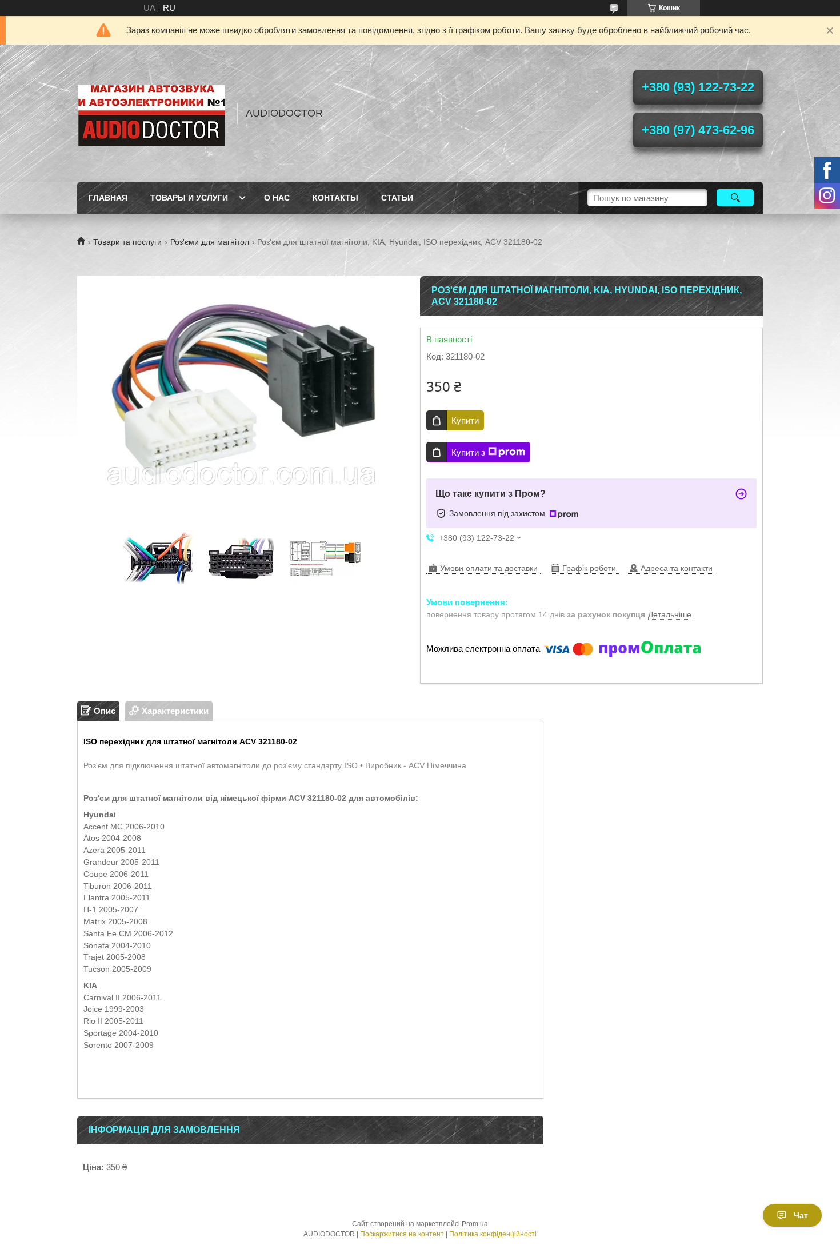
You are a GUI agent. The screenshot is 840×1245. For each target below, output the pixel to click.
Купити (465, 420)
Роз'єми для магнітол (209, 241)
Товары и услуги (189, 197)
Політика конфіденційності (493, 1234)
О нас (277, 197)
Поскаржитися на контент (402, 1234)
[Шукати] (735, 197)
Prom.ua (475, 1224)
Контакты (335, 197)
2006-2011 (141, 997)
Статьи (397, 197)
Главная (108, 197)
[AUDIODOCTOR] (151, 113)
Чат (801, 1215)
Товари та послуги (127, 241)
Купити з (468, 452)
